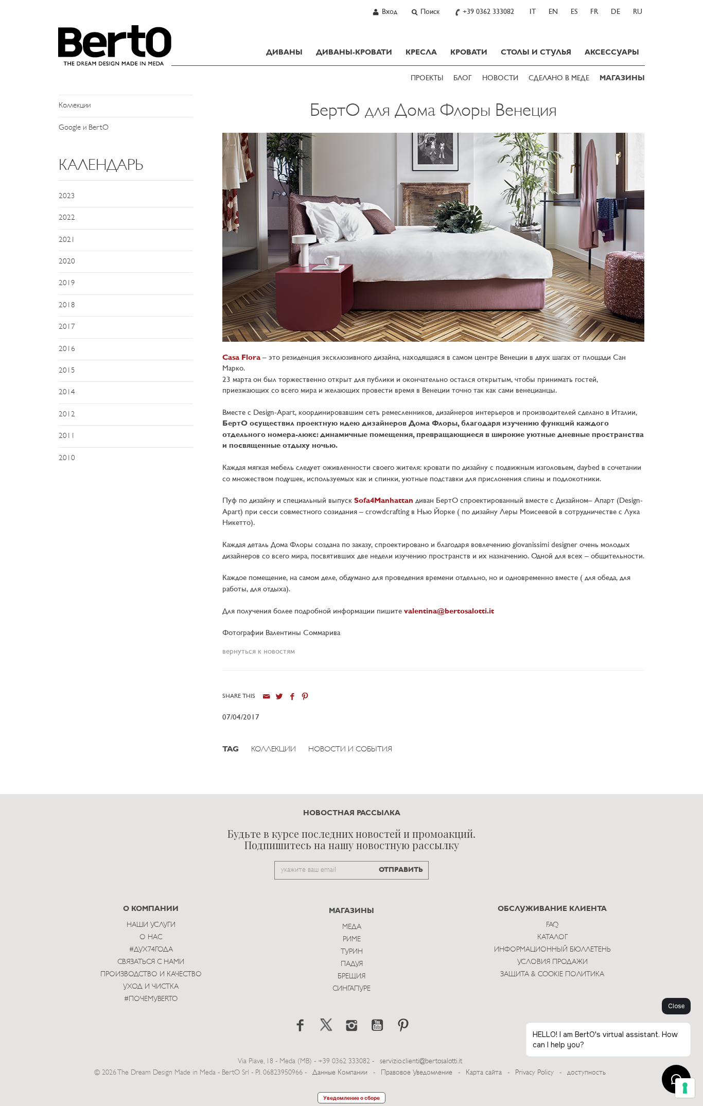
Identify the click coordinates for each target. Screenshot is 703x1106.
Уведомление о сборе (351, 1098)
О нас (150, 937)
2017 (67, 327)
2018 (67, 305)
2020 (67, 262)
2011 (67, 436)
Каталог (552, 937)
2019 (67, 283)
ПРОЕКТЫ (427, 78)
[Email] (266, 696)
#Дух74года (151, 950)
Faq (552, 925)
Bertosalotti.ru (114, 45)
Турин (352, 952)
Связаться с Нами (150, 962)
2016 (67, 349)
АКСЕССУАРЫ (612, 52)
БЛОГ (462, 78)
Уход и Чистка (151, 987)
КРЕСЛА (421, 52)
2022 (67, 218)
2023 (67, 196)
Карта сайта (484, 1073)
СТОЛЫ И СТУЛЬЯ (536, 52)
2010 (67, 458)
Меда (351, 927)
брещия (351, 976)
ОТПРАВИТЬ (401, 870)
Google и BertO (84, 128)
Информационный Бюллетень (552, 950)
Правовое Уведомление (416, 1073)
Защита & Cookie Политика (552, 974)
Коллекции (75, 106)
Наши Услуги (151, 925)
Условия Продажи (552, 962)
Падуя (352, 964)
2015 (67, 371)
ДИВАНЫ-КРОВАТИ (354, 52)
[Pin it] (305, 696)
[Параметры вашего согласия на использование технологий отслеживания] (685, 1088)
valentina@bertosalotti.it (449, 612)
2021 (67, 240)
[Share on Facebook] (292, 696)
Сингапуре (351, 989)
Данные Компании (339, 1073)
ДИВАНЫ (284, 52)
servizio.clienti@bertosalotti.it (421, 1061)
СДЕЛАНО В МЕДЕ (559, 78)
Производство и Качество (151, 974)
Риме (352, 939)
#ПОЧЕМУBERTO (151, 999)
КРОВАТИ (468, 52)
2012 (67, 414)
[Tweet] (279, 696)
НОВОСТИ (500, 78)
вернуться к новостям (258, 652)
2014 (67, 392)
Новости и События (350, 749)
